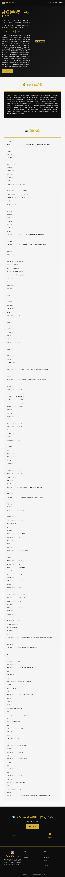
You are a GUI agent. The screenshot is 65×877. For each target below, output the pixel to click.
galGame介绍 (48, 2)
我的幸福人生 (46, 857)
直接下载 (61, 2)
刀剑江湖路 (46, 865)
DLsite (45, 863)
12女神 (45, 855)
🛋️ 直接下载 (8, 71)
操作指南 (55, 2)
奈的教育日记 (46, 860)
